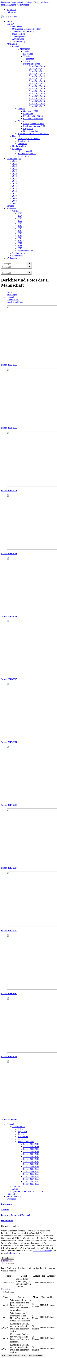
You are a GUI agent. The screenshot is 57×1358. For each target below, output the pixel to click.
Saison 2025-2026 (37, 103)
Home (9, 21)
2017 (14, 178)
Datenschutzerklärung (42, 1250)
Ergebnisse (28, 54)
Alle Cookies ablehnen (11, 1355)
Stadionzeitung (18, 41)
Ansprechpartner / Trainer (29, 138)
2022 (14, 168)
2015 (14, 183)
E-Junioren (28, 113)
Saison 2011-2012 (37, 71)
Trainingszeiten (24, 141)
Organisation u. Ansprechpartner (26, 29)
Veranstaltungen (14, 158)
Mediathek (11, 208)
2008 (14, 201)
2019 (14, 173)
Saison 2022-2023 (37, 96)
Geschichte (17, 26)
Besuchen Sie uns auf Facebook (16, 1215)
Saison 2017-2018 (37, 86)
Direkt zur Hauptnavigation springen (17, 2)
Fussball (15, 46)
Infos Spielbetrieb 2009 (33, 123)
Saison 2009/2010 (9, 1119)
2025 (14, 161)
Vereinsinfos (17, 255)
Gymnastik (17, 148)
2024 (14, 163)
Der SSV (11, 24)
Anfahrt (5, 1209)
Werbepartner (12, 258)
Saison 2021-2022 (37, 93)
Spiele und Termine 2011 (34, 126)
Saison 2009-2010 (37, 66)
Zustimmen (9, 1263)
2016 (14, 181)
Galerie (15, 211)
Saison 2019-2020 (37, 91)
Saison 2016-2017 (37, 84)
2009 (14, 198)
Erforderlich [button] (6, 1261)
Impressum (11, 9)
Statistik (26, 61)
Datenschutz (12, 12)
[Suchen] (29, 263)
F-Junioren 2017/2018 (33, 116)
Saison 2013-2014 (37, 76)
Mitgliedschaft (18, 34)
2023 (14, 166)
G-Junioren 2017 (30, 111)
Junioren (21, 108)
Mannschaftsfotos (25, 251)
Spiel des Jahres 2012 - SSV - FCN (33, 133)
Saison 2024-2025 (37, 101)
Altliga (21, 121)
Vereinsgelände (18, 36)
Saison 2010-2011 (37, 69)
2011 (14, 193)
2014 (14, 186)
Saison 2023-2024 (37, 98)
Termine (10, 206)
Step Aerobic (23, 156)
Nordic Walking (19, 146)
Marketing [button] (5, 1289)
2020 (14, 171)
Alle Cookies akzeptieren (32, 1355)
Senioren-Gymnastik (27, 153)
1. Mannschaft (24, 49)
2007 (14, 203)
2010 (14, 196)
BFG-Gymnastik (25, 151)
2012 (14, 191)
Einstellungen (7, 1258)
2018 (14, 176)
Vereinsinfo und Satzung (23, 31)
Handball (16, 136)
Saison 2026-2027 (37, 106)
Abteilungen (12, 44)
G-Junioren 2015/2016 (33, 118)
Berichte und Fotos (31, 64)
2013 (14, 188)
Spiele (26, 51)
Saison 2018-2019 (37, 89)
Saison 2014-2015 (37, 79)
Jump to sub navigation (19, 5)
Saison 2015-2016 (37, 81)
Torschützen (28, 59)
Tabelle (26, 56)
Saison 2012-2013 (37, 74)
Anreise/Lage (18, 39)
